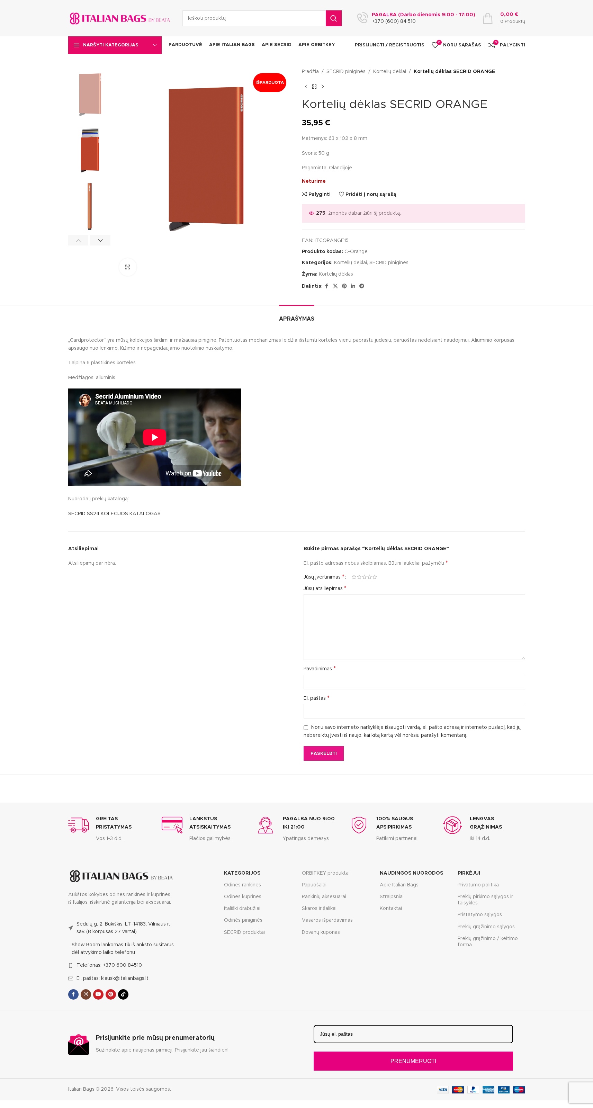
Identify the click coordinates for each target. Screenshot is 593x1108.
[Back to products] (314, 86)
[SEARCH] (334, 18)
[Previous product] (306, 86)
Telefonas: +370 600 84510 (109, 965)
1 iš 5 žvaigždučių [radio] (354, 576)
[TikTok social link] (123, 994)
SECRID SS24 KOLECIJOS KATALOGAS (114, 513)
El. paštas (317, 698)
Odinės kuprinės (242, 896)
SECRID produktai (244, 932)
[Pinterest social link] (344, 286)
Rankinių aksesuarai (324, 896)
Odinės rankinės (242, 885)
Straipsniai (392, 896)
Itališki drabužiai (242, 908)
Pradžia (310, 71)
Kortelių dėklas (336, 274)
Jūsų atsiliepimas (325, 588)
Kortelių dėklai (389, 71)
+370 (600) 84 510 (394, 21)
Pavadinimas (320, 668)
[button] (78, 240)
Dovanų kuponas (321, 932)
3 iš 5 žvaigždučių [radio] (364, 576)
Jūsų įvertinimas (324, 577)
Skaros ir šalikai (319, 908)
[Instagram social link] (86, 994)
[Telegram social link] (361, 286)
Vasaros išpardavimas (327, 920)
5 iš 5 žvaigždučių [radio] (374, 576)
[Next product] (322, 86)
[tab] (296, 315)
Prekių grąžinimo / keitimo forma (488, 941)
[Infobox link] (109, 828)
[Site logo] (120, 18)
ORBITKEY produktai (326, 873)
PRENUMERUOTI (413, 1061)
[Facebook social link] (327, 286)
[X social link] (335, 286)
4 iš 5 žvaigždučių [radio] (369, 576)
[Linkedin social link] (353, 286)
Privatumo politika (478, 885)
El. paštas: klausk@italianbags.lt (113, 978)
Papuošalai (314, 885)
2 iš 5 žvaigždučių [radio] (359, 576)
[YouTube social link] (98, 994)
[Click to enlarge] (127, 267)
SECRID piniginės (346, 71)
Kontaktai (391, 908)
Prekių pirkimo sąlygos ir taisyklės (485, 899)
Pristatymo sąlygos (480, 914)
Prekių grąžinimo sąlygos (486, 926)
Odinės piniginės (243, 920)
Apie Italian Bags (399, 885)
